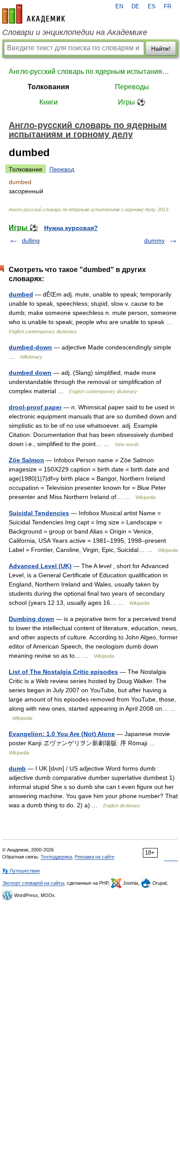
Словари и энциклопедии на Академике (74, 32)
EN (119, 6)
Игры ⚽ (131, 102)
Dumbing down (31, 618)
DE (135, 6)
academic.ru (33, 14)
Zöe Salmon (26, 460)
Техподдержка (56, 856)
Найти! (160, 48)
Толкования (48, 87)
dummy (154, 240)
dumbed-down (30, 347)
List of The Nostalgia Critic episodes (63, 671)
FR (167, 6)
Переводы (132, 87)
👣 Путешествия (21, 870)
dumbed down (30, 372)
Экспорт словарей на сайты (33, 883)
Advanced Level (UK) (40, 565)
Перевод (61, 169)
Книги (48, 102)
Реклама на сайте (94, 856)
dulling (31, 240)
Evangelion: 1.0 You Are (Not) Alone (62, 733)
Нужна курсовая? (71, 227)
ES (152, 6)
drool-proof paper (35, 407)
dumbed (21, 294)
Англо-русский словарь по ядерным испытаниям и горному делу (90, 71)
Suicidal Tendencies (39, 512)
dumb (17, 768)
